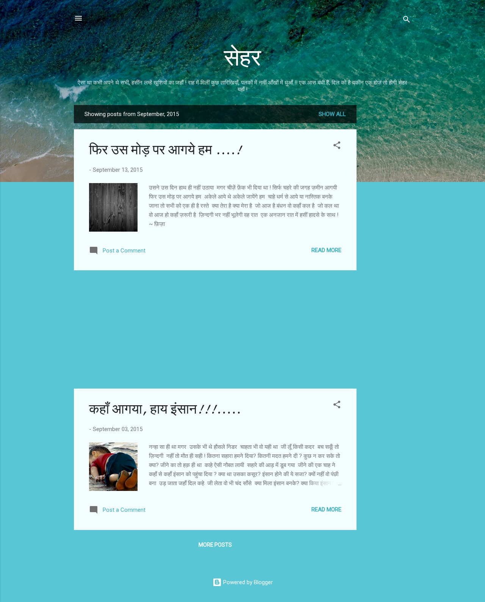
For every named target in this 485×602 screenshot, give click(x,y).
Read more (326, 250)
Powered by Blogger (247, 582)
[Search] (406, 20)
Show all (332, 114)
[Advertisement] (387, 218)
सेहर (242, 58)
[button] (336, 146)
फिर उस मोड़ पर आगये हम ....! (165, 150)
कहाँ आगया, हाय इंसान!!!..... (165, 409)
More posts (215, 545)
